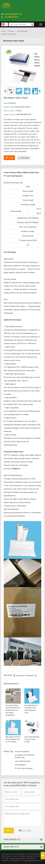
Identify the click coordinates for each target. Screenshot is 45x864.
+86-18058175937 (11, 17)
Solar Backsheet (22, 31)
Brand (6, 103)
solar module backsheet (23, 761)
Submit (8, 831)
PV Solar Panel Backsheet (24, 768)
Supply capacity (10, 114)
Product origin (9, 107)
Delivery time (9, 111)
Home (3, 31)
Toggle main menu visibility (40, 24)
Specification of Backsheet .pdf (25, 675)
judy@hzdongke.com (13, 14)
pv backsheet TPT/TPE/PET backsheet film (24, 756)
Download (23, 158)
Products (11, 31)
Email (9, 157)
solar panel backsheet (22, 751)
